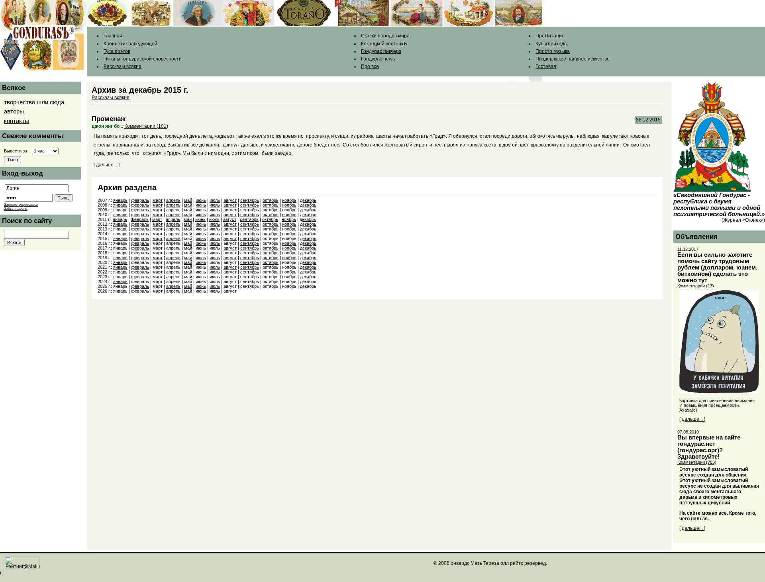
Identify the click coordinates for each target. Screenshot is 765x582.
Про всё (370, 66)
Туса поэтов (117, 51)
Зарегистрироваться (21, 205)
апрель (173, 200)
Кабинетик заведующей (130, 44)
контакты (16, 121)
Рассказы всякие (122, 66)
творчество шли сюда (34, 102)
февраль (140, 200)
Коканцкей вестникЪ (384, 44)
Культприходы (552, 44)
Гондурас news (378, 59)
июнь (201, 200)
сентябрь (249, 200)
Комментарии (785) (696, 462)
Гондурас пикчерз (381, 51)
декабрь (308, 200)
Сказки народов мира (385, 36)
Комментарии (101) (146, 126)
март (158, 200)
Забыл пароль (15, 209)
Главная (113, 36)
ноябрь (289, 200)
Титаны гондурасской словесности (143, 59)
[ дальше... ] (107, 165)
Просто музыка (553, 51)
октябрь (271, 200)
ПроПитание (550, 36)
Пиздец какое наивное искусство (573, 59)
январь (120, 200)
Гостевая (546, 66)
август (230, 200)
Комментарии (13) (695, 285)
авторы (14, 111)
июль (215, 200)
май (188, 200)
